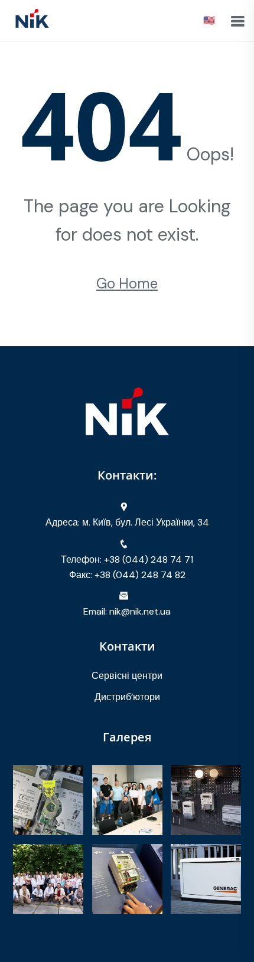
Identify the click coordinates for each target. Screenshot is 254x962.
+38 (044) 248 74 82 (140, 575)
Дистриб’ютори (127, 697)
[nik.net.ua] (32, 20)
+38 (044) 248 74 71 (148, 559)
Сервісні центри (127, 675)
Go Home (127, 283)
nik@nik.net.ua (140, 611)
